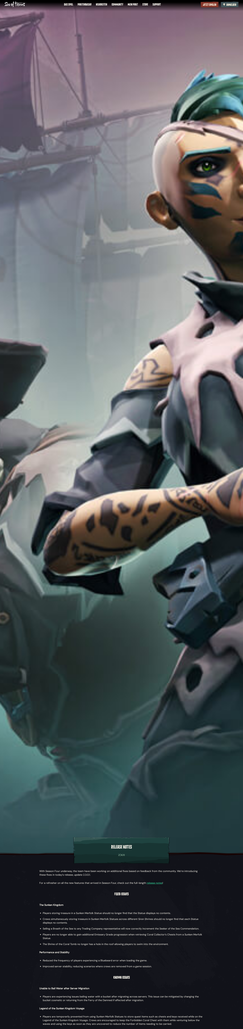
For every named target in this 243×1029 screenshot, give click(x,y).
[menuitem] (68, 4)
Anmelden (231, 5)
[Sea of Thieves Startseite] (15, 4)
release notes (154, 883)
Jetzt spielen (209, 5)
